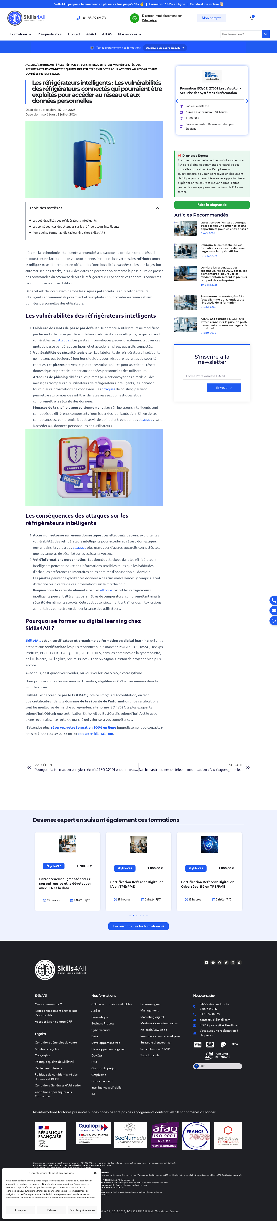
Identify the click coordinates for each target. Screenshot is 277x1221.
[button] (95, 1173)
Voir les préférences (82, 1210)
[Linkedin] (206, 962)
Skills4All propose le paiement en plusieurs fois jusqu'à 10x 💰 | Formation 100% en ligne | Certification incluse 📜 (138, 4)
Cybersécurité (47, 64)
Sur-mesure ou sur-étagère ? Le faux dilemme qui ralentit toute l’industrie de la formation (222, 299)
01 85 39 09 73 (94, 18)
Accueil (30, 64)
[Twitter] (226, 962)
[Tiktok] (239, 962)
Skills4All (33, 640)
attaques (64, 340)
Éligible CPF (54, 866)
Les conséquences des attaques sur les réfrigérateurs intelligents (75, 226)
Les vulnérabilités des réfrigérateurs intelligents (64, 220)
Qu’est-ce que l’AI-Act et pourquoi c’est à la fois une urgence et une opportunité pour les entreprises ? (224, 226)
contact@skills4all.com (95, 733)
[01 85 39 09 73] (78, 18)
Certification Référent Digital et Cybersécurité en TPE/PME (207, 884)
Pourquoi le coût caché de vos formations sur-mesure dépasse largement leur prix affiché (223, 248)
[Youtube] (213, 962)
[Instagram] (233, 962)
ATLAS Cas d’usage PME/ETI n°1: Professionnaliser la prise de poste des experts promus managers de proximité (224, 323)
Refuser (51, 1210)
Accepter (20, 1210)
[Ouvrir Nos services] (140, 34)
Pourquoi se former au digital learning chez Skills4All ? (68, 232)
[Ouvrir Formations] (30, 34)
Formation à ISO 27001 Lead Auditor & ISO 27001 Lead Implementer (212, 90)
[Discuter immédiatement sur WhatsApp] (134, 18)
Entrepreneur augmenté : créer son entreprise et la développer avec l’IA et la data (65, 883)
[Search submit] (266, 34)
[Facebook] (219, 962)
